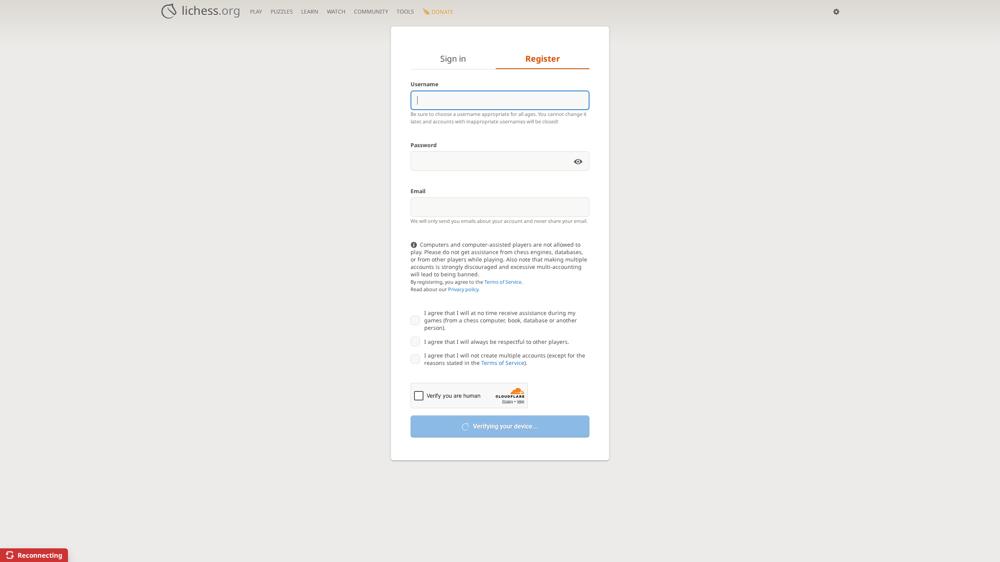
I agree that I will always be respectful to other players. (496, 341)
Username (424, 84)
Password (424, 145)
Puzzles (282, 11)
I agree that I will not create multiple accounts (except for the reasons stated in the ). (504, 359)
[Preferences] (836, 11)
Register (542, 58)
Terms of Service (502, 282)
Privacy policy (463, 289)
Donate (443, 12)
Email (418, 191)
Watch (336, 11)
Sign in (453, 58)
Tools (405, 11)
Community (371, 11)
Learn (309, 11)
